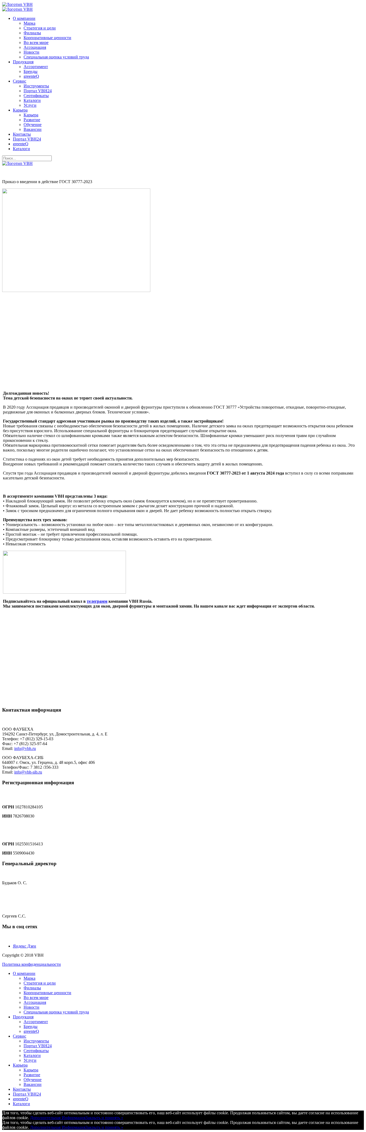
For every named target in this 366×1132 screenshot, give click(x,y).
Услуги (30, 105)
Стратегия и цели (40, 28)
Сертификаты (36, 95)
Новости (31, 52)
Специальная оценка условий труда (56, 57)
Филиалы (32, 33)
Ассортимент (36, 66)
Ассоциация (35, 47)
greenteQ (31, 76)
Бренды (31, 71)
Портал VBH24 (38, 90)
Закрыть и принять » (104, 1117)
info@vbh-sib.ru (28, 772)
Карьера (20, 110)
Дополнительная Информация (57, 1117)
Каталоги (32, 100)
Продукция (23, 62)
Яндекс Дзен (24, 946)
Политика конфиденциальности (31, 964)
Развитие (32, 119)
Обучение (33, 124)
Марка (29, 23)
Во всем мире (36, 42)
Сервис (19, 81)
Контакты (22, 134)
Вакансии (33, 129)
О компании (24, 18)
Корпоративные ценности (47, 37)
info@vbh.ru (25, 748)
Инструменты (36, 86)
